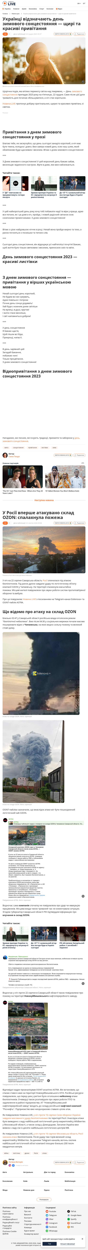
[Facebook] (13, 1165)
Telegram (53, 1215)
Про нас (27, 1211)
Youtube (52, 1211)
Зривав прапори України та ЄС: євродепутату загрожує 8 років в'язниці (44, 194)
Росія (36, 1153)
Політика (69, 1190)
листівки (45, 448)
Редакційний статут (11, 1222)
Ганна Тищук (14, 456)
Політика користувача (8, 1212)
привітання (32, 448)
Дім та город (49, 1172)
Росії (45, 580)
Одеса (46, 1190)
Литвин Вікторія (16, 1162)
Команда (28, 1227)
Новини (16, 9)
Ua (78, 3)
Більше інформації (68, 1244)
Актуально (28, 1172)
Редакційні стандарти (7, 1227)
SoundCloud (76, 1223)
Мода (5, 1190)
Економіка (33, 9)
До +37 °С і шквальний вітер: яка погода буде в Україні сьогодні (72, 194)
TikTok (73, 1211)
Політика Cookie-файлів (10, 1232)
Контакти (28, 1218)
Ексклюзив (7, 1181)
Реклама (27, 1221)
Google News (76, 1215)
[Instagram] (10, 1165)
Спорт (41, 9)
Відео (60, 9)
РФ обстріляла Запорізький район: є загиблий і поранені (72, 945)
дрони (27, 1153)
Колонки (50, 9)
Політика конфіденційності (10, 1218)
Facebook (53, 1227)
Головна (5, 14)
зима (54, 448)
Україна (8, 9)
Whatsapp (53, 1231)
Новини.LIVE (9, 103)
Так (49, 1244)
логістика (16, 1153)
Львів (46, 1181)
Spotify (73, 1219)
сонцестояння (18, 448)
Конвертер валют (31, 1234)
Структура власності (32, 1224)
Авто (5, 1172)
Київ (25, 1181)
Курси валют (29, 1231)
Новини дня (15, 14)
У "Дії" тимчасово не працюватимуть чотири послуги (14, 194)
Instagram (53, 1223)
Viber (51, 1219)
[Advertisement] (42, 119)
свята (6, 448)
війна (6, 1153)
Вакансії (27, 1214)
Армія (24, 9)
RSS (72, 1227)
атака (44, 1153)
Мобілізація (70, 1181)
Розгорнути (44, 1199)
